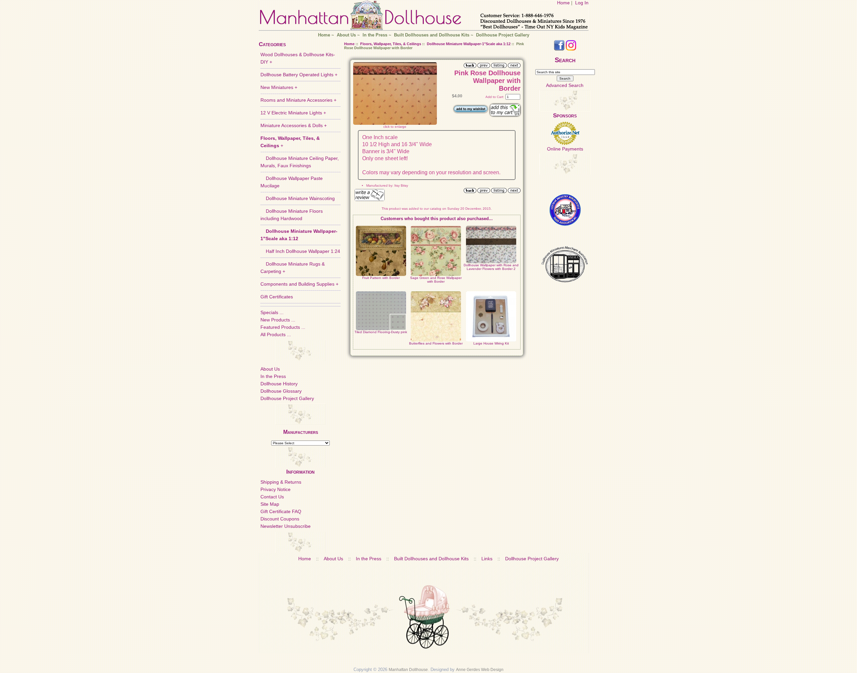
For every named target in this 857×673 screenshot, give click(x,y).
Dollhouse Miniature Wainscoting (297, 198)
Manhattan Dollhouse (408, 669)
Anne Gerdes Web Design (479, 669)
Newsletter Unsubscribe (285, 526)
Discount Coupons (279, 518)
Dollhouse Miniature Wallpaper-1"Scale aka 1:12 (469, 44)
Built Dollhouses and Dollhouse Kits (431, 35)
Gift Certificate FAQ (280, 511)
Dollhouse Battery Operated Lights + (298, 74)
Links (486, 558)
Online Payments (565, 149)
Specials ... (272, 312)
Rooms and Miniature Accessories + (298, 100)
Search (565, 60)
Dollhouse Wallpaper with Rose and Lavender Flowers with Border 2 (491, 267)
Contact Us (272, 496)
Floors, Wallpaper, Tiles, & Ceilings (390, 44)
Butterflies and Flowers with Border (436, 343)
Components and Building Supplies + (299, 284)
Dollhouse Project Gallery (502, 35)
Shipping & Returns (280, 482)
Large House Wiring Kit (491, 343)
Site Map (269, 504)
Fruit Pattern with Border (381, 278)
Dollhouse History (279, 383)
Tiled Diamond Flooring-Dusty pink (381, 332)
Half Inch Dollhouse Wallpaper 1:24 (300, 251)
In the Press (375, 35)
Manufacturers (300, 432)
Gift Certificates (276, 296)
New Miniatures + (278, 87)
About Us (346, 35)
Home (563, 2)
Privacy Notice (275, 489)
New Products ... (277, 319)
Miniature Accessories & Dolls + (293, 125)
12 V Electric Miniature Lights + (293, 112)
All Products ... (275, 334)
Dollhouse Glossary (281, 391)
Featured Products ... (282, 327)
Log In (582, 2)
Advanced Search (564, 85)
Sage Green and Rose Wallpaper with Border (436, 279)
